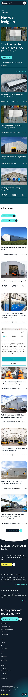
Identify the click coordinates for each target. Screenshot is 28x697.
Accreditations (4, 676)
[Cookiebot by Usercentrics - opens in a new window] (20, 332)
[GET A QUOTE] (24, 3)
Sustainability (4, 678)
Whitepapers (4, 656)
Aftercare (3, 665)
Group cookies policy (6, 670)
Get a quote (6, 564)
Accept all (14, 359)
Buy (2, 639)
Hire (2, 637)
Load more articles (12, 530)
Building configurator (10, 619)
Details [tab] (14, 336)
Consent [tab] (5, 336)
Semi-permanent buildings (7, 629)
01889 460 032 (7, 694)
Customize (13, 363)
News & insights (4, 648)
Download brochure (22, 584)
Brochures (3, 653)
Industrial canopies (5, 631)
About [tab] (22, 336)
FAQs (25, 601)
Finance (3, 642)
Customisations (4, 634)
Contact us (3, 662)
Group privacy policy (5, 673)
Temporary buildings (5, 626)
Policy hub (3, 668)
